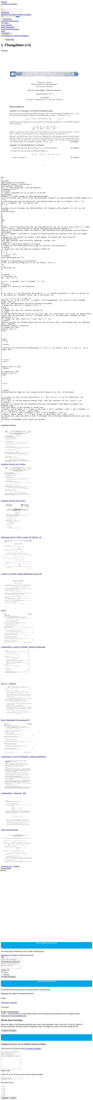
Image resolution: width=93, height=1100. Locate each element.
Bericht (3, 1012)
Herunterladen (6, 868)
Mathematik (9, 39)
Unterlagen (5, 4)
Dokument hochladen (9, 14)
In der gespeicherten (21, 36)
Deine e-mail (5, 1071)
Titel (2, 957)
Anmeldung (5, 12)
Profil (3, 31)
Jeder (5, 972)
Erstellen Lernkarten (24, 14)
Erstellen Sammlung (8, 977)
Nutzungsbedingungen (18, 1016)
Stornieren (5, 1098)
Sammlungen (14, 21)
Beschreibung (10, 962)
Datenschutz (5, 1016)
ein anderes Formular (33, 1048)
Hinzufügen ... (6, 33)
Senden (13, 1098)
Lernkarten (13, 4)
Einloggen (5, 955)
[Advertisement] (46, 57)
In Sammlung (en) (7, 36)
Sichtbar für (5, 970)
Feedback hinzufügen (9, 1030)
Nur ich (6, 974)
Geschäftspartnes (13, 1012)
